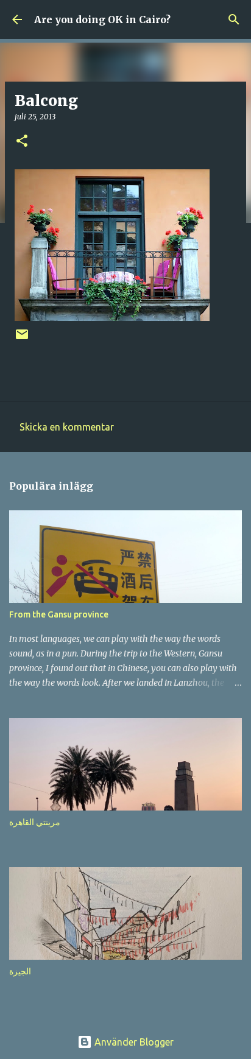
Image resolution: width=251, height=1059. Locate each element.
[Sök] (234, 19)
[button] (22, 141)
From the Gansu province (58, 614)
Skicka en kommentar (66, 426)
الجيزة (20, 971)
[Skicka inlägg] (22, 339)
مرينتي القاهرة (34, 822)
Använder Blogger (133, 1041)
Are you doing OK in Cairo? (102, 19)
